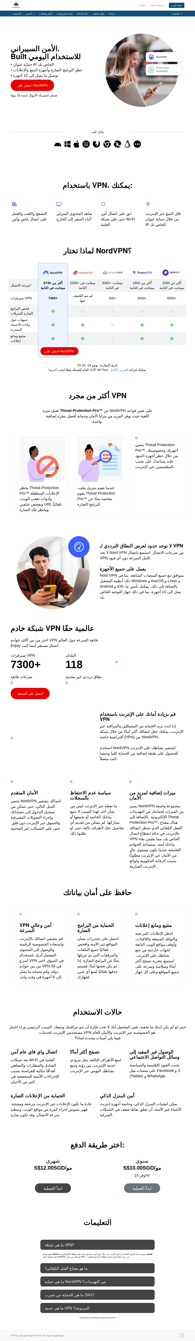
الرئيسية (17, 13)
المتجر (29, 13)
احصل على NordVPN (32, 85)
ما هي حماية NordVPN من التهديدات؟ (75, 1281)
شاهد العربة (176, 5)
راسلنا (112, 13)
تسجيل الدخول (157, 5)
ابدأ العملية (52, 1188)
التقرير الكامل (119, 370)
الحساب (176, 13)
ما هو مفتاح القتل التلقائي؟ (66, 1268)
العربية (142, 5)
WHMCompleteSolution (104, 1317)
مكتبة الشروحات (64, 13)
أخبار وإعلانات (45, 13)
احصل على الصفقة (30, 693)
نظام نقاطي (98, 13)
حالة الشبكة (82, 13)
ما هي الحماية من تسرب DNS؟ (69, 1294)
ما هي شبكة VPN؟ (59, 1244)
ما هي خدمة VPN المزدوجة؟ (67, 1308)
